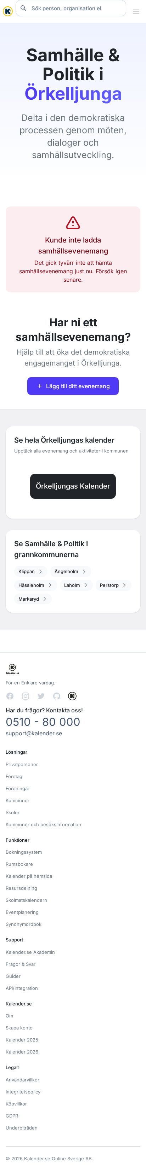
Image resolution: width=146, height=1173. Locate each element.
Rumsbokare (19, 864)
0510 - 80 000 (43, 721)
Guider (13, 976)
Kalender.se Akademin (30, 952)
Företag (14, 776)
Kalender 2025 (22, 1040)
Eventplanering (22, 912)
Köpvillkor (16, 1104)
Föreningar (17, 788)
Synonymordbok (23, 924)
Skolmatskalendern (26, 900)
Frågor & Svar (20, 964)
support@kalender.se (34, 733)
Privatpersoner (22, 764)
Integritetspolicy (23, 1092)
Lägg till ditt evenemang (78, 386)
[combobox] (71, 8)
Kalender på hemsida (29, 876)
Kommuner (17, 800)
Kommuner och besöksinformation (43, 824)
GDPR (12, 1116)
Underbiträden (22, 1128)
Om (9, 1016)
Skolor (12, 812)
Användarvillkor (22, 1079)
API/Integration (22, 988)
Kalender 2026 (22, 1052)
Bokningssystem (24, 852)
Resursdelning (21, 888)
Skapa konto (19, 1028)
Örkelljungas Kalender (73, 486)
